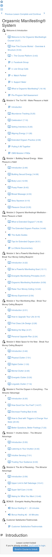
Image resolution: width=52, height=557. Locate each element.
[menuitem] (1, 6)
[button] (1, 2)
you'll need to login (37, 545)
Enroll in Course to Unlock (26, 549)
